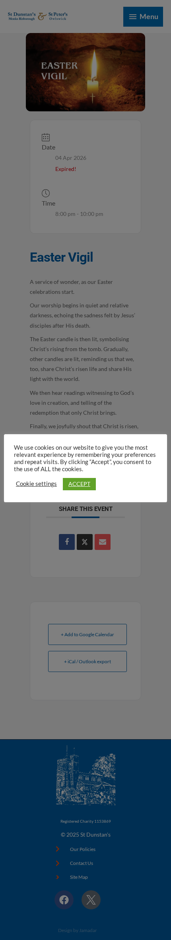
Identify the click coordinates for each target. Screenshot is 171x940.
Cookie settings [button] (36, 483)
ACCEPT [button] (79, 483)
